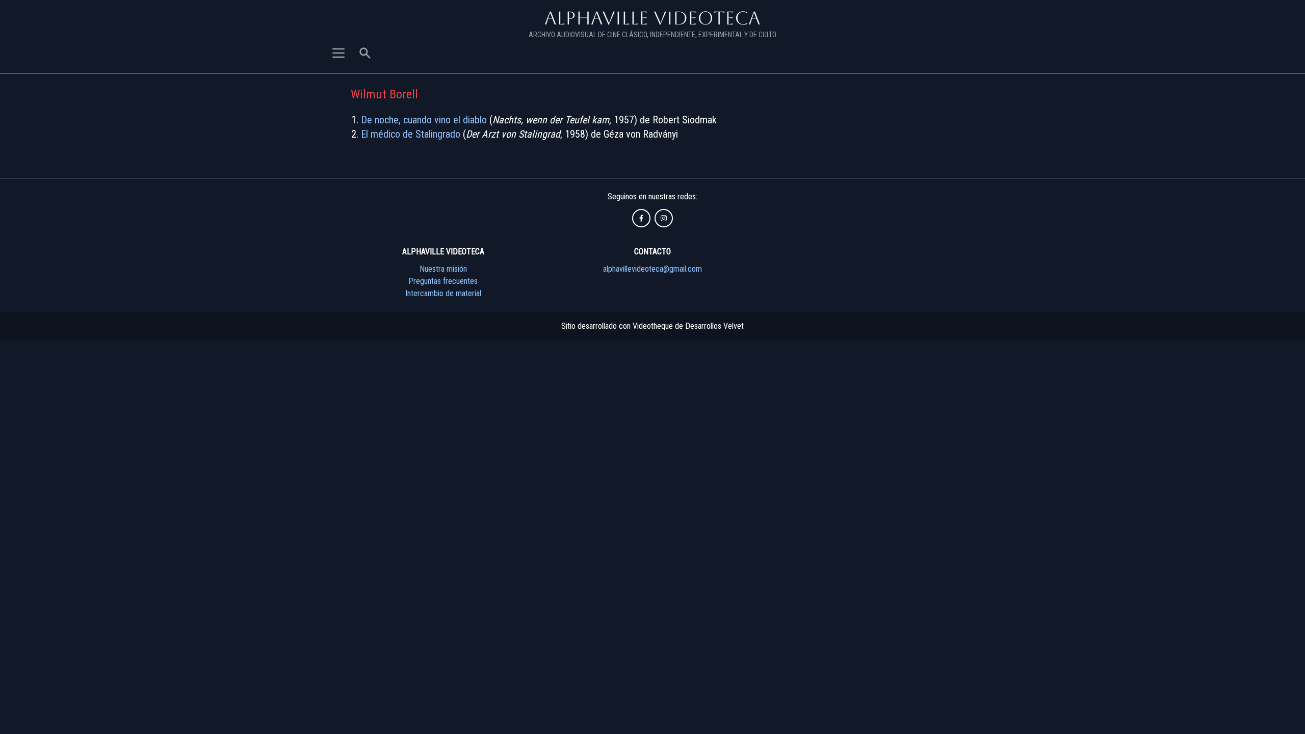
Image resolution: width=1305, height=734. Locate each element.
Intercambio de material (443, 293)
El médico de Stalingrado (410, 134)
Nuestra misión (443, 269)
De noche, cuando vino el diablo (424, 120)
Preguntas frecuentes (443, 281)
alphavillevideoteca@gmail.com (652, 269)
